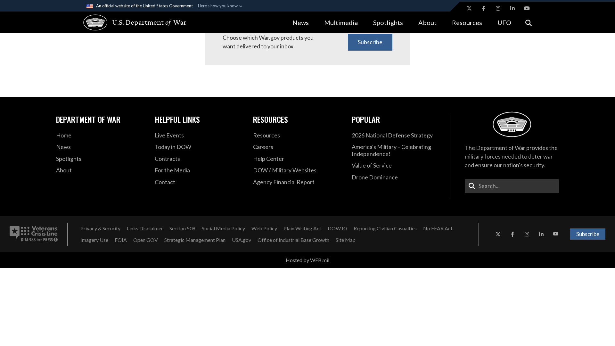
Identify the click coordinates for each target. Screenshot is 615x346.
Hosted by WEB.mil (307, 260)
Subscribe (370, 41)
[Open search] (528, 22)
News (300, 22)
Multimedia (341, 22)
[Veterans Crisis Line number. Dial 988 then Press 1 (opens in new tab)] (34, 234)
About (427, 22)
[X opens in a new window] (469, 8)
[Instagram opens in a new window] (498, 8)
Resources (467, 22)
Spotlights (388, 22)
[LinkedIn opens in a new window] (512, 8)
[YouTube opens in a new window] (527, 8)
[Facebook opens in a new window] (483, 8)
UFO (504, 22)
